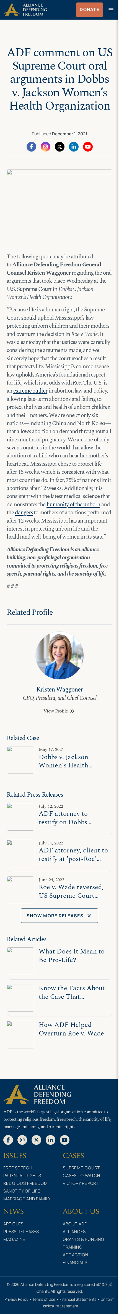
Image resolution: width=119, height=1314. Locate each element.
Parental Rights (22, 1175)
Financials (75, 1262)
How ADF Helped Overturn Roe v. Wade (71, 1029)
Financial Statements (78, 1299)
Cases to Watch (81, 1175)
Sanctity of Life (21, 1191)
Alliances (74, 1231)
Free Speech (17, 1168)
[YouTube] (88, 146)
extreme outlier (30, 390)
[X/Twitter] (59, 146)
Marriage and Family (27, 1199)
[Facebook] (31, 146)
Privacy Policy (16, 1299)
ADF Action (75, 1255)
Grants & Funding (83, 1239)
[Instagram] (45, 146)
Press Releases (21, 1231)
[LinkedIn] (74, 146)
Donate (89, 9)
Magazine (14, 1239)
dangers (24, 512)
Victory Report (81, 1183)
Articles (13, 1224)
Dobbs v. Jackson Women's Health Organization (63, 765)
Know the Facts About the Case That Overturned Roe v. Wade (72, 1000)
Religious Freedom (25, 1183)
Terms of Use (43, 1299)
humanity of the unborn (73, 504)
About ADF (75, 1224)
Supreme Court (81, 1168)
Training (72, 1247)
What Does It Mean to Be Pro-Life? (72, 955)
